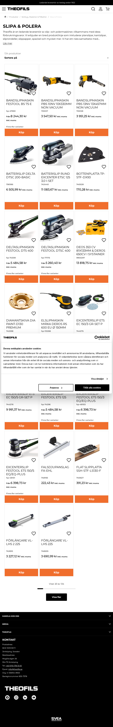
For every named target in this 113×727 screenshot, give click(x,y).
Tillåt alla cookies (92, 387)
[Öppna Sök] (93, 9)
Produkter (13, 17)
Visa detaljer (97, 379)
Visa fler (56, 597)
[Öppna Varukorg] (109, 9)
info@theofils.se (15, 669)
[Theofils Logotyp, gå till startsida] (19, 8)
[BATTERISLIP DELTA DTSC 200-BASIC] (21, 154)
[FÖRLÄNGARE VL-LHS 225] (56, 521)
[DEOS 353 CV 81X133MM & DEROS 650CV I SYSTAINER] (91, 228)
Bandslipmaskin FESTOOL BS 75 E (20, 102)
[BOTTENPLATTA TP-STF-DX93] (91, 154)
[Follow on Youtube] (33, 697)
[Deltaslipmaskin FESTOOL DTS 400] (21, 228)
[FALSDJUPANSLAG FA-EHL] (56, 448)
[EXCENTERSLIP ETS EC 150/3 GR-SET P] (91, 301)
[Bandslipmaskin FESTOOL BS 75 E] (21, 81)
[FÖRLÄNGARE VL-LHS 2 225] (21, 521)
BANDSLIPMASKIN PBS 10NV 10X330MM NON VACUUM (56, 104)
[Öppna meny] (4, 9)
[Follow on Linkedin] (25, 697)
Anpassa (54, 387)
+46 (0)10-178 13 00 (14, 666)
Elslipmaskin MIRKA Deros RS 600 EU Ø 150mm (54, 324)
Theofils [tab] (6, 632)
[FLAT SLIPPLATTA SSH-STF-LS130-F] (91, 448)
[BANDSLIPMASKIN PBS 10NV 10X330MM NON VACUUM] (56, 81)
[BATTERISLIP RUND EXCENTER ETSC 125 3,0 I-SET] (56, 154)
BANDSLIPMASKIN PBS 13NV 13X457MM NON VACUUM (91, 104)
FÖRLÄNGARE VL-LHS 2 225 (19, 542)
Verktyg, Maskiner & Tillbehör (34, 17)
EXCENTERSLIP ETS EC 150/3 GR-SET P (90, 322)
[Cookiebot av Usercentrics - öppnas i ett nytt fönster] (97, 338)
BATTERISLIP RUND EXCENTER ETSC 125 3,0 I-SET (55, 177)
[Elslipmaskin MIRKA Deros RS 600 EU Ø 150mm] (56, 301)
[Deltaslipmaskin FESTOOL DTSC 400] (56, 228)
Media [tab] (5, 624)
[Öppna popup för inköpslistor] (34, 93)
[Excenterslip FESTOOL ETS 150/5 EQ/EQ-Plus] (21, 448)
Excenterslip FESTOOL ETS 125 (53, 395)
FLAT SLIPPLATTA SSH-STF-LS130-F (89, 468)
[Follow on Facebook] (7, 697)
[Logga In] (100, 9)
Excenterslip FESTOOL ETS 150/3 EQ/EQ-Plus (90, 397)
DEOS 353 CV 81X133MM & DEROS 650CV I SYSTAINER (90, 250)
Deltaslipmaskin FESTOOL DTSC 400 (55, 248)
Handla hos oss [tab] (10, 616)
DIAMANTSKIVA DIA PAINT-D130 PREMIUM (20, 324)
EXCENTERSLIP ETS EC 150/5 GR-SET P (20, 395)
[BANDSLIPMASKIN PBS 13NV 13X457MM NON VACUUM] (91, 81)
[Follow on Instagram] (16, 697)
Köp (21, 132)
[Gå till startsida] (5, 17)
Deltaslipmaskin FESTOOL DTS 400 (20, 248)
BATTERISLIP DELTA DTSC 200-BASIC (20, 175)
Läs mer (7, 43)
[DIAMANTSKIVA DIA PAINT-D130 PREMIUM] (21, 301)
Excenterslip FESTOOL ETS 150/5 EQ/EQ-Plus (20, 470)
